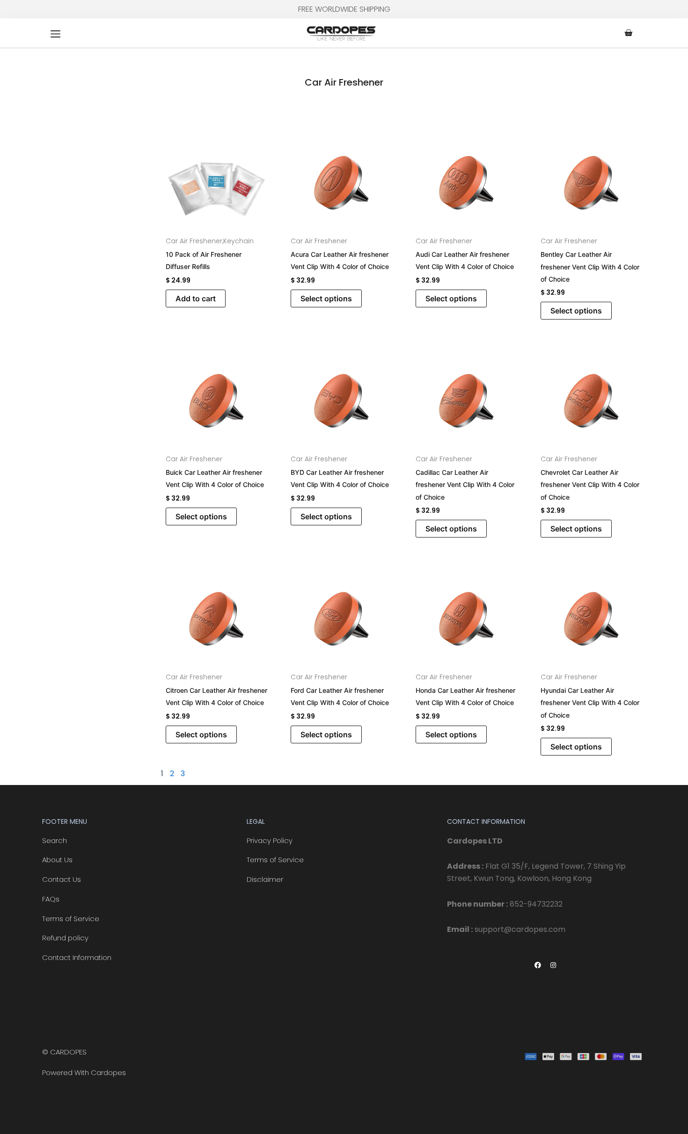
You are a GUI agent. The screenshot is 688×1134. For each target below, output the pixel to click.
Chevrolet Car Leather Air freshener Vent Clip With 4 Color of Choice (590, 484)
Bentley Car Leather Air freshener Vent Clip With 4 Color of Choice (590, 266)
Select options (326, 298)
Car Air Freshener (194, 241)
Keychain (238, 241)
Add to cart (196, 298)
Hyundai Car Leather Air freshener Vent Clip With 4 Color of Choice (590, 702)
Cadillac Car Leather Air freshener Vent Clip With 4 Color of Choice (465, 484)
